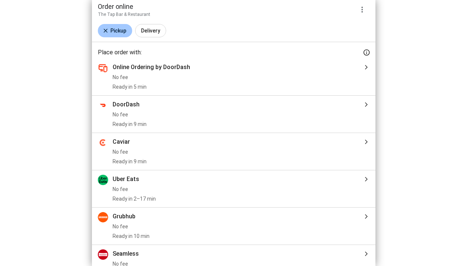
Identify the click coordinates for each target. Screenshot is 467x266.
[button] (115, 30)
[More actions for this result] (362, 9)
